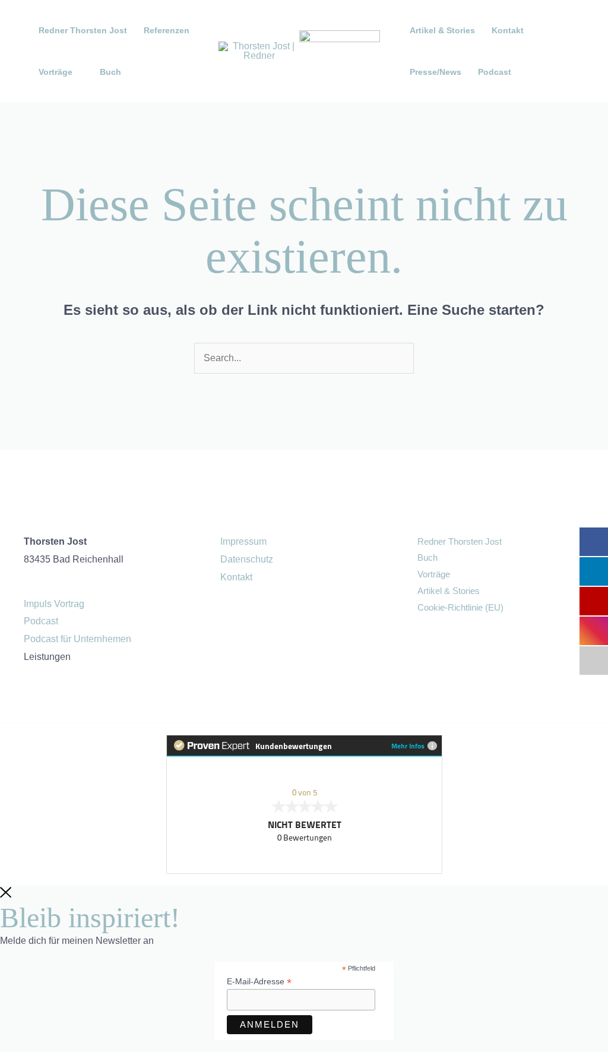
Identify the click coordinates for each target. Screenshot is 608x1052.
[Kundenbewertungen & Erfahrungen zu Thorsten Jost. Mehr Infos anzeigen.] (304, 804)
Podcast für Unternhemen (77, 639)
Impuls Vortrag (54, 604)
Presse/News (435, 72)
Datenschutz (246, 559)
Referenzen (166, 30)
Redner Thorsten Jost (83, 30)
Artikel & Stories (442, 30)
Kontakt (508, 30)
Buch (110, 72)
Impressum (243, 541)
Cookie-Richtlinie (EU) (460, 607)
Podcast (494, 72)
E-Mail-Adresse (259, 981)
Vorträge (433, 574)
